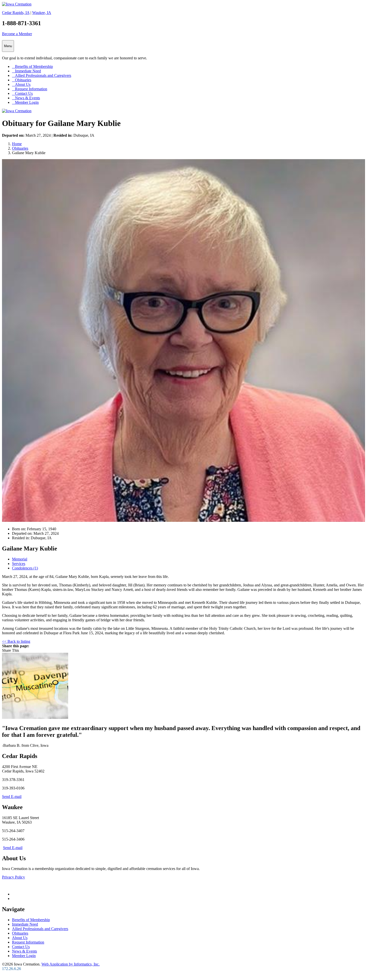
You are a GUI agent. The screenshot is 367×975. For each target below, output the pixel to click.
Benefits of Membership (32, 66)
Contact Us (22, 93)
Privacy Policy (13, 877)
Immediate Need (26, 71)
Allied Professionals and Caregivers (41, 75)
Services (18, 563)
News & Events (26, 98)
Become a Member (17, 34)
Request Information (29, 89)
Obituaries (21, 80)
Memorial (19, 559)
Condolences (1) (25, 568)
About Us (21, 84)
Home (17, 144)
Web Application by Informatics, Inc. (70, 964)
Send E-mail (11, 796)
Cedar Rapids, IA (15, 12)
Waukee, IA (41, 12)
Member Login (25, 102)
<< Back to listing (16, 641)
